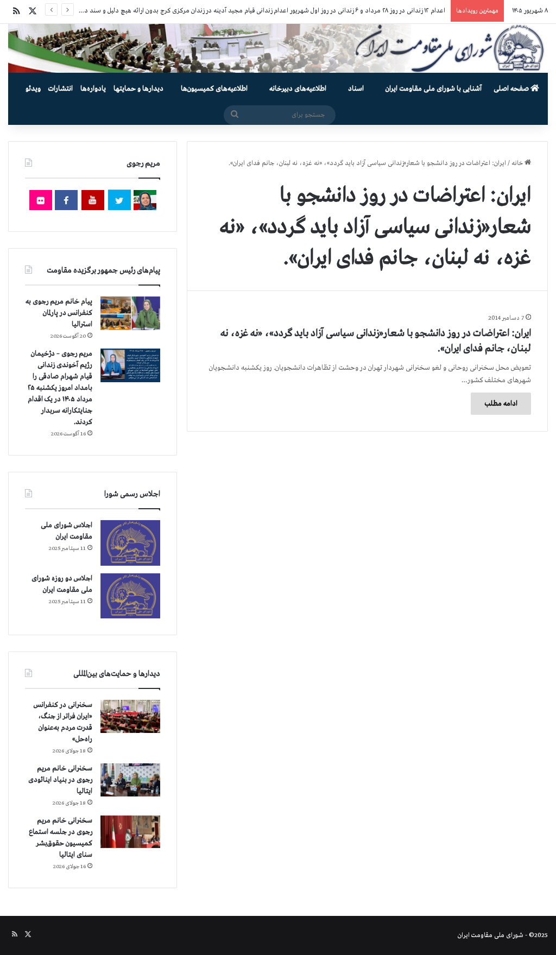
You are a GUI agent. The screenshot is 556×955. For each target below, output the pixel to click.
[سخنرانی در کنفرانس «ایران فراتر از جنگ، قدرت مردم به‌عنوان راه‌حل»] (130, 716)
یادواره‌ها (93, 88)
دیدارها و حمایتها (138, 88)
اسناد (356, 88)
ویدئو (33, 88)
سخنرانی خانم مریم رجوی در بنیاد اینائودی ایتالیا (60, 780)
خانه (518, 163)
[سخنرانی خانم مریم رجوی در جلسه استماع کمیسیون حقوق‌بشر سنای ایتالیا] (130, 831)
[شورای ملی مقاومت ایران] (278, 48)
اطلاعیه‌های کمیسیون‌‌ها (214, 88)
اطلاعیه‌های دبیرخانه (297, 88)
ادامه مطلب (500, 403)
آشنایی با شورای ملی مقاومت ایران (434, 88)
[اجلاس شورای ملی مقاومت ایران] (130, 542)
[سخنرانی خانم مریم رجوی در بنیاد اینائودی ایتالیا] (130, 780)
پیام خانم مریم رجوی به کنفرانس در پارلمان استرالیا (59, 313)
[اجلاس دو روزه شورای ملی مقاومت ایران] (130, 595)
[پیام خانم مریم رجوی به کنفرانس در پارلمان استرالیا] (130, 313)
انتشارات (60, 88)
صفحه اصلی (512, 88)
